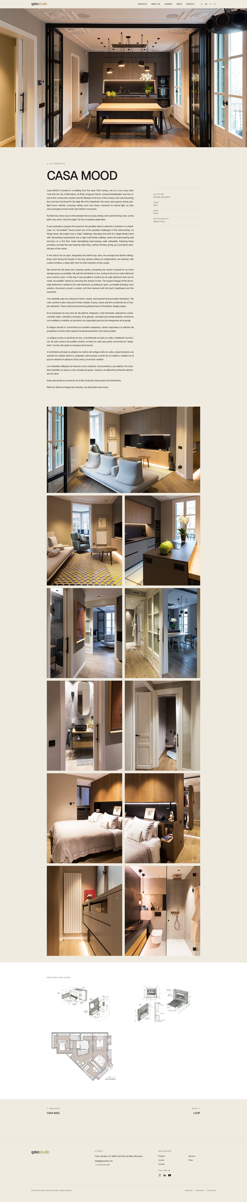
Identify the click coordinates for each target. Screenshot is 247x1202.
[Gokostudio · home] (39, 4)
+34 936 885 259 (102, 1165)
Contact (190, 4)
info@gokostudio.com (104, 1161)
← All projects (56, 164)
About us (155, 4)
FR (215, 4)
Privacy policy (199, 1190)
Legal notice (189, 1190)
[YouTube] (169, 1175)
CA (210, 4)
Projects (142, 4)
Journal (168, 4)
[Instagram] (159, 1175)
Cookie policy (211, 1190)
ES (202, 4)
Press (179, 4)
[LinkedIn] (164, 1175)
